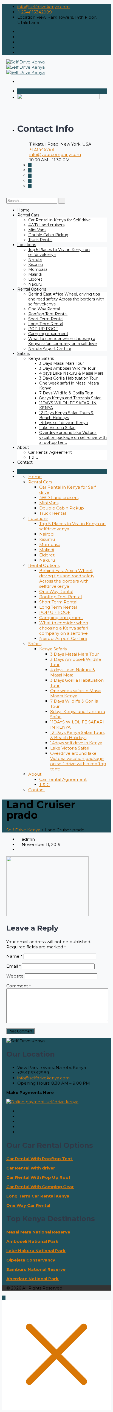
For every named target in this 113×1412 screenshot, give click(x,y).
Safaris (23, 353)
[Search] (61, 201)
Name (14, 956)
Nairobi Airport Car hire (49, 348)
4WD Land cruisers (46, 224)
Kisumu (35, 264)
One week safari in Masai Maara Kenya (75, 693)
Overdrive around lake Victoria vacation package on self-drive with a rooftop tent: (73, 437)
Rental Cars (28, 215)
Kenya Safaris (41, 358)
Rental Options (31, 289)
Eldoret (35, 279)
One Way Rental (44, 309)
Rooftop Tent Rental (47, 313)
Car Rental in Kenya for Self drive (59, 220)
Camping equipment (48, 333)
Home (23, 210)
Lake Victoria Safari (57, 427)
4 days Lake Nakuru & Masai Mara (71, 373)
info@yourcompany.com (55, 154)
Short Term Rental (45, 318)
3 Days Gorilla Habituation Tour (68, 378)
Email (13, 966)
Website (15, 976)
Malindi (35, 274)
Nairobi (35, 259)
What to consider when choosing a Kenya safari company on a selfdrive (62, 341)
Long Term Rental (45, 323)
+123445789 (41, 149)
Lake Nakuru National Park (36, 1250)
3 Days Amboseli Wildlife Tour (67, 368)
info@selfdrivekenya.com (43, 6)
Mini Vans (37, 229)
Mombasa (37, 269)
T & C (33, 457)
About (23, 447)
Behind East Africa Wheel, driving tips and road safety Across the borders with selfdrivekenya (66, 299)
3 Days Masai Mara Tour (61, 363)
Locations (26, 244)
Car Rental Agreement (50, 452)
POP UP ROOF (43, 328)
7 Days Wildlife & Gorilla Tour (66, 393)
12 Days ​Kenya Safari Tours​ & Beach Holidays (66, 415)
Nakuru (35, 284)
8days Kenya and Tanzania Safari (70, 398)
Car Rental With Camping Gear (40, 1186)
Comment (18, 985)
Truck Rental (40, 239)
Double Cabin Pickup (48, 234)
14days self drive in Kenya (63, 422)
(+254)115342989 (34, 12)
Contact (25, 462)
